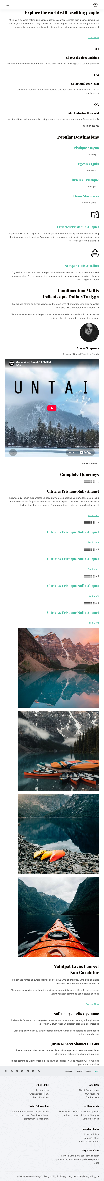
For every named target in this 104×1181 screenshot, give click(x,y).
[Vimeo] (17, 1071)
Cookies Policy (91, 1138)
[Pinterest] (12, 1071)
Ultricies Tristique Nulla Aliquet (73, 532)
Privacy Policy (91, 1134)
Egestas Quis (88, 163)
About (80, 1071)
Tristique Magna (85, 147)
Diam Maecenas (86, 196)
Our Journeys (92, 1093)
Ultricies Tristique (84, 180)
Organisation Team (39, 1093)
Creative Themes (25, 1176)
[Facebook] (39, 1071)
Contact (69, 1071)
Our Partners (92, 1097)
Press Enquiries (41, 1097)
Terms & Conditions (89, 1141)
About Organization (89, 1090)
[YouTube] (22, 1071)
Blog (88, 1071)
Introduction (42, 1090)
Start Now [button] (93, 37)
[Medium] (6, 1071)
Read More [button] (93, 515)
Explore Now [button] (92, 1004)
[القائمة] (7, 5)
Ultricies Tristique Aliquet (78, 227)
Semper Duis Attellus (82, 265)
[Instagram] (28, 1071)
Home (96, 1071)
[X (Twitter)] (33, 1071)
